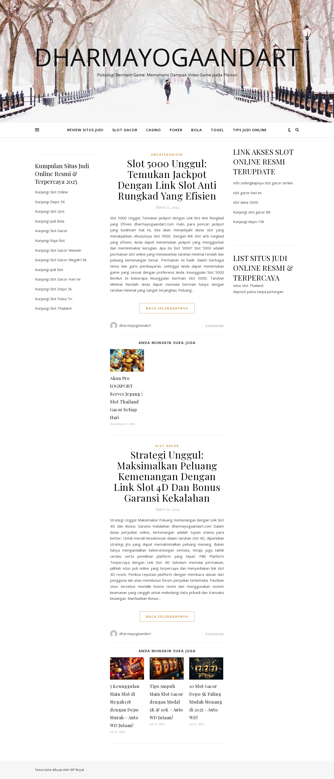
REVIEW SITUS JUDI (85, 129)
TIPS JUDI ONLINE (250, 129)
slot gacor (167, 446)
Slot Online (59, 191)
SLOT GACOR (124, 129)
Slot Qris (57, 211)
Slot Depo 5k (61, 288)
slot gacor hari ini (247, 192)
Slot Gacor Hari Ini (65, 279)
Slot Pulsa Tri (61, 298)
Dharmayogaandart (167, 57)
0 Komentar (214, 325)
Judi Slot (56, 269)
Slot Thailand (60, 308)
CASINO (153, 129)
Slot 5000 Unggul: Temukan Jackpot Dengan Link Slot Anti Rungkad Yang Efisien (167, 179)
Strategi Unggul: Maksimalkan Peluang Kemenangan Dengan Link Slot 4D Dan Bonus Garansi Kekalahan (167, 476)
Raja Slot (57, 240)
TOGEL (217, 129)
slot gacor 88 (259, 212)
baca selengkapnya (167, 308)
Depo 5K (57, 201)
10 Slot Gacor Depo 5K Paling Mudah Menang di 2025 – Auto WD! (205, 701)
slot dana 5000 (245, 202)
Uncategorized (167, 155)
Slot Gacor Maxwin (65, 250)
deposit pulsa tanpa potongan (258, 291)
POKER (176, 129)
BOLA (196, 129)
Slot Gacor (58, 230)
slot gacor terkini (279, 182)
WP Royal (77, 769)
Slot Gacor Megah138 (68, 259)
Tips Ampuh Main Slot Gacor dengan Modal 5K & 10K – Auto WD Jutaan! (166, 701)
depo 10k (256, 221)
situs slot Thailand (248, 285)
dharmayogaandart (135, 325)
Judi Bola (57, 221)
